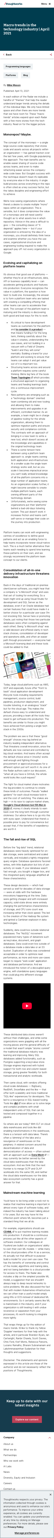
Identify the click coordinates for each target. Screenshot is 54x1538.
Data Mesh (38, 1154)
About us (8, 1444)
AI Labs (7, 1466)
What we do (10, 1449)
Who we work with (13, 1460)
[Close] (50, 1494)
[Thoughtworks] (13, 3)
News (6, 1471)
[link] (27, 1419)
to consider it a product (29, 329)
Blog (25, 75)
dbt (16, 1103)
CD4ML (7, 1231)
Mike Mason (14, 85)
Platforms (11, 75)
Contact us (9, 1488)
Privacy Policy (15, 1527)
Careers (7, 1483)
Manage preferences (27, 1533)
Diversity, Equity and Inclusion (19, 1477)
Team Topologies (20, 377)
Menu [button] (44, 4)
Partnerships (10, 1455)
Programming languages (18, 66)
